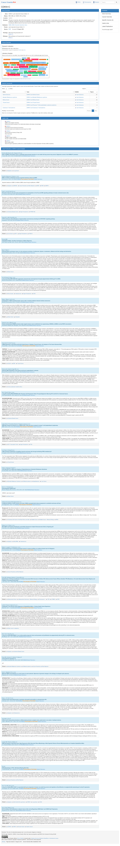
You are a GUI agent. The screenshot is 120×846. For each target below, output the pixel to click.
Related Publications (31, 156)
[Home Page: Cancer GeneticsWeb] (8, 1)
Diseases (97, 2)
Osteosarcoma (18, 293)
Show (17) (11, 34)
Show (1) (10, 37)
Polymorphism (23, 67)
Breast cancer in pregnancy (13, 628)
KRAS (42, 185)
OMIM (10, 25)
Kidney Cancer (6, 99)
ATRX (58, 599)
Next (96, 110)
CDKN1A (29, 802)
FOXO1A (30, 233)
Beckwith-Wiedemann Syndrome (14, 481)
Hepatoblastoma (36, 481)
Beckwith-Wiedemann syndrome (10, 97)
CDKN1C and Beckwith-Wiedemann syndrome (37, 97)
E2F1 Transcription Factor (13, 444)
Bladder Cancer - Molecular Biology (46, 519)
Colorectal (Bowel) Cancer (13, 211)
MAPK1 (47, 185)
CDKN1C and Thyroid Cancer (33, 102)
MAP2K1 (15, 185)
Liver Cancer (10, 233)
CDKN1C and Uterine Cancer (33, 94)
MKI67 (14, 826)
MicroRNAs (14, 65)
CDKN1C (8, 121)
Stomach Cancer (21, 826)
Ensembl (17, 25)
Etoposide (17, 316)
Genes (78, 2)
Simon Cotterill (20, 838)
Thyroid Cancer (34, 69)
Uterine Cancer (14, 63)
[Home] (3, 841)
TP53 (31, 444)
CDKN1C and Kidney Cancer (33, 99)
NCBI (10, 29)
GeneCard (22, 25)
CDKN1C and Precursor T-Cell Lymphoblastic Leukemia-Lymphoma (41, 105)
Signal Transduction (24, 211)
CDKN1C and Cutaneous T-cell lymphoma (36, 107)
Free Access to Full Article (27, 179)
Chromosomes (87, 2)
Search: (84, 88)
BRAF (38, 185)
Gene (26, 25)
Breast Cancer (11, 271)
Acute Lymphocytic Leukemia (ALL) (15, 386)
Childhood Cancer (43, 59)
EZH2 (34, 293)
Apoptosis (16, 67)
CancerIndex (29, 78)
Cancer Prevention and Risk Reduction (27, 185)
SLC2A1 (9, 363)
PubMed (21, 78)
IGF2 (23, 59)
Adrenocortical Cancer (12, 599)
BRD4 (57, 519)
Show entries (7, 88)
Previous (89, 110)
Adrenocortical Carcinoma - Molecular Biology (27, 599)
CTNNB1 (53, 599)
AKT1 (16, 233)
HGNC (13, 25)
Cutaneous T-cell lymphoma (9, 107)
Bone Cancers (10, 293)
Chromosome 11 (20, 73)
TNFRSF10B (32, 211)
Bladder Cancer (34, 519)
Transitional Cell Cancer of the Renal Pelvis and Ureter (19, 519)
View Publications (80, 94)
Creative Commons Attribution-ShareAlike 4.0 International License (44, 838)
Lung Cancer (16, 170)
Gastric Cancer (29, 826)
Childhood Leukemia (26, 481)
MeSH (24, 78)
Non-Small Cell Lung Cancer (19, 802)
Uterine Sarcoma (6, 94)
